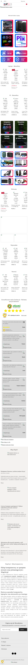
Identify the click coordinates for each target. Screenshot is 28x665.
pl (1, 1)
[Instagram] (15, 653)
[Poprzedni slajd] (0, 16)
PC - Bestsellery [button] (14, 95)
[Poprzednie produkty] (3, 74)
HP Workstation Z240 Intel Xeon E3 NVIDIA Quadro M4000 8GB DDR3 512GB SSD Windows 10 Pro (5, 262)
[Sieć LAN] (21, 163)
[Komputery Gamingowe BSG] (7, 40)
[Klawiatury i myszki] (7, 181)
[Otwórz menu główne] (1, 4)
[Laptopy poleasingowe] (7, 26)
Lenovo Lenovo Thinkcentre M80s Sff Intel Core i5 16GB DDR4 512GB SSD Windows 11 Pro (15, 112)
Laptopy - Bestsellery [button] (14, 66)
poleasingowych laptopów (10, 576)
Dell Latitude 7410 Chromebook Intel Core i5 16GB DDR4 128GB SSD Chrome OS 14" (5, 288)
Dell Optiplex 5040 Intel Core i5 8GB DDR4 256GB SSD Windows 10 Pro (15, 262)
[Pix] (21, 40)
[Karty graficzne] (21, 181)
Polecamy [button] (14, 189)
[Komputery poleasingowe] (21, 26)
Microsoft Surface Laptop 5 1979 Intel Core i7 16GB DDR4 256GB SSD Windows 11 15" (15, 83)
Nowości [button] (14, 271)
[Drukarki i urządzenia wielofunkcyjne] (21, 154)
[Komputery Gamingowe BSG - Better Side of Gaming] (7, 127)
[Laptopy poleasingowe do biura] (7, 141)
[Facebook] (13, 653)
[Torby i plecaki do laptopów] (7, 154)
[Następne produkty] (25, 74)
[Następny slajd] (27, 16)
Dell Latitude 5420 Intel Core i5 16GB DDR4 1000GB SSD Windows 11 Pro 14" (5, 83)
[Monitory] (7, 163)
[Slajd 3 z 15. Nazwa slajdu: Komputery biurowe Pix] (14, 10)
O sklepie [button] (3, 641)
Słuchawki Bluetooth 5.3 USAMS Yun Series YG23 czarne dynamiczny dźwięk (15, 206)
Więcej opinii (23, 315)
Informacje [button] (4, 649)
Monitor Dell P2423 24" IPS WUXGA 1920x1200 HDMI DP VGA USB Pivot (15, 288)
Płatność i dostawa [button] (6, 645)
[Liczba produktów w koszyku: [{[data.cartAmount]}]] (25, 4)
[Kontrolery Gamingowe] (7, 173)
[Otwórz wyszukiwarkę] (23, 4)
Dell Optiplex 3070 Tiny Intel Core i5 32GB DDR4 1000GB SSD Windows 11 (5, 112)
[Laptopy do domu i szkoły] (21, 141)
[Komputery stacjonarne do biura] (21, 127)
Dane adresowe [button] (5, 638)
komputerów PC (21, 576)
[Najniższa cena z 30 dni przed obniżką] (9, 210)
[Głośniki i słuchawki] (21, 173)
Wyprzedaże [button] (14, 245)
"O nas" (12, 589)
